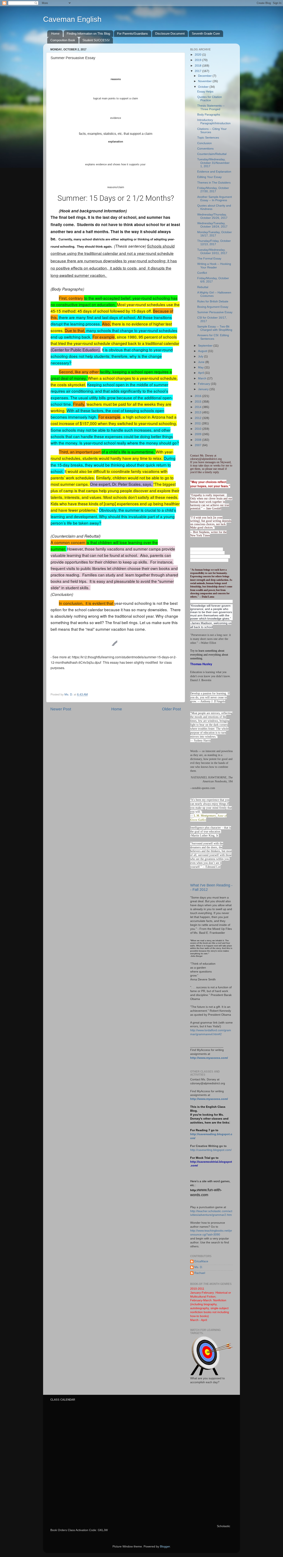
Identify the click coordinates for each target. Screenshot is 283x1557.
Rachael (199, 1273)
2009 (198, 434)
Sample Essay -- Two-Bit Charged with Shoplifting (214, 328)
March (202, 378)
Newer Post (60, 709)
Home (55, 33)
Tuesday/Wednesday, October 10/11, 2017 (212, 251)
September (205, 345)
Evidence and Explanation (214, 171)
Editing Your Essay (209, 177)
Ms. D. (198, 1267)
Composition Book (62, 40)
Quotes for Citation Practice (209, 98)
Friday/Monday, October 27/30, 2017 (213, 189)
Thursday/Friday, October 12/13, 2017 (214, 242)
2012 (198, 418)
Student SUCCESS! (96, 40)
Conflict (202, 272)
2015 (198, 401)
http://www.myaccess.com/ (209, 1057)
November (205, 81)
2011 (198, 423)
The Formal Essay (209, 258)
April (201, 372)
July (201, 356)
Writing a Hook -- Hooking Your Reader (214, 265)
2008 (198, 439)
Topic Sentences (208, 137)
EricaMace (201, 1261)
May (201, 367)
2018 (198, 65)
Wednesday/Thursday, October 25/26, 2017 (212, 216)
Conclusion (204, 143)
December (205, 75)
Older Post (171, 709)
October (203, 86)
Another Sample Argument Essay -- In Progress (214, 198)
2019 (198, 60)
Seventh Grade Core (206, 33)
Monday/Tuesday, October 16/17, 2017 (214, 234)
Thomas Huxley (201, 664)
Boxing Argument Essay (212, 306)
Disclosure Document (170, 33)
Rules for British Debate (212, 301)
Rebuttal (202, 287)
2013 (198, 412)
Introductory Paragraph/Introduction (214, 121)
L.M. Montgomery (205, 815)
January (203, 389)
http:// (194, 1190)
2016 (198, 396)
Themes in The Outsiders (214, 182)
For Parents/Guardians (132, 33)
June (201, 362)
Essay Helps (205, 91)
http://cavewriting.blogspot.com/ (211, 1150)
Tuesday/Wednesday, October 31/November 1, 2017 (213, 163)
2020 (198, 54)
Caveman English (72, 19)
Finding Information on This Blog (88, 33)
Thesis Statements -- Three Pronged (211, 107)
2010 (198, 428)
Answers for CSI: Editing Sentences (213, 337)
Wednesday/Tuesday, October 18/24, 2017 (212, 225)
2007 (198, 445)
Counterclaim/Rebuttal (211, 154)
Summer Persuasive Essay (214, 312)
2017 (198, 71)
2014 (198, 407)
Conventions (205, 148)
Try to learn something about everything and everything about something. (209, 654)
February (204, 383)
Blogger (165, 1546)
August (203, 351)
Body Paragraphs (208, 114)
